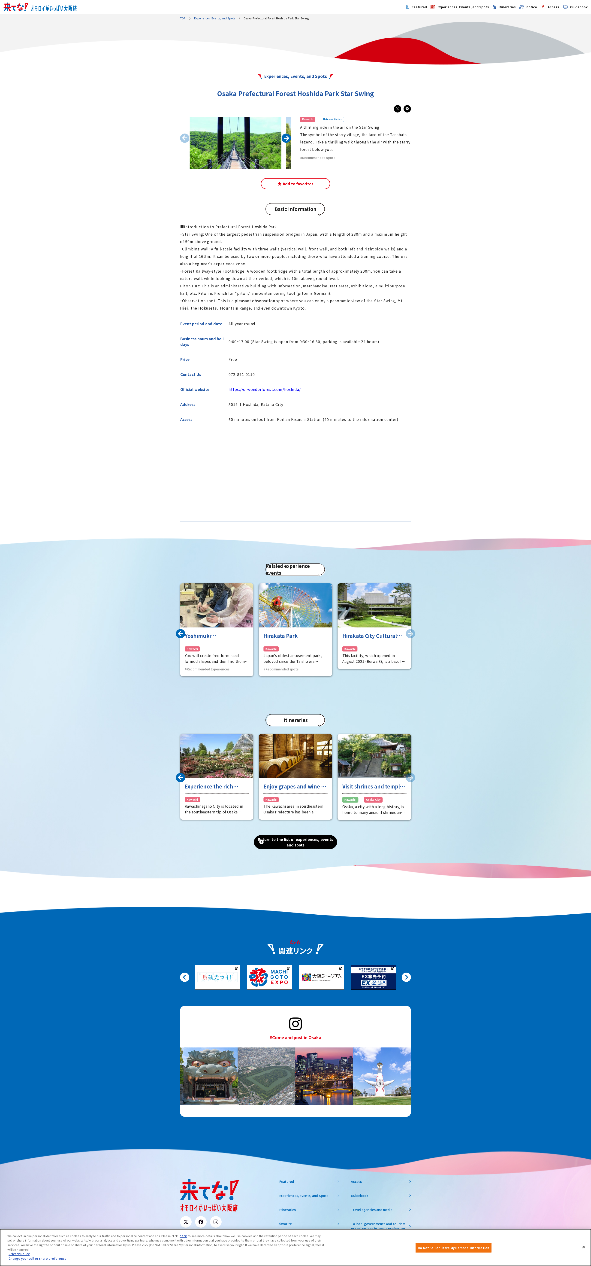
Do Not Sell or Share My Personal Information (453, 1248)
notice (531, 7)
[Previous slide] (184, 138)
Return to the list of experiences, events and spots (295, 842)
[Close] (584, 1247)
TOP (183, 18)
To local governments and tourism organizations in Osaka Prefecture (378, 1226)
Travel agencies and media (371, 1209)
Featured (419, 7)
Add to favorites (298, 183)
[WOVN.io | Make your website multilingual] (44, 1252)
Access (553, 7)
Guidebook (579, 7)
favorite (285, 1223)
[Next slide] (410, 633)
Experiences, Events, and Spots (463, 7)
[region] (295, 1247)
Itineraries (507, 7)
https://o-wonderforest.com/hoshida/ (265, 389)
